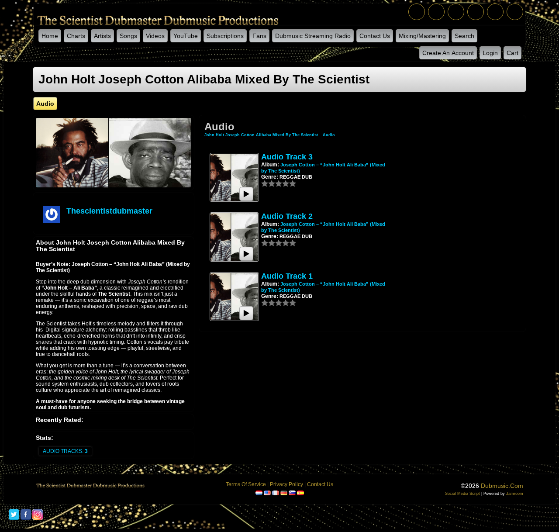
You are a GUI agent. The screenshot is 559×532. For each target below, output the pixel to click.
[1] (264, 183)
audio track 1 (287, 276)
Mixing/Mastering (422, 35)
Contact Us (374, 35)
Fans (259, 35)
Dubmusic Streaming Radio (313, 35)
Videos (155, 35)
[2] (268, 183)
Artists (102, 35)
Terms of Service (246, 484)
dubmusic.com (502, 485)
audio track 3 (287, 156)
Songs (128, 35)
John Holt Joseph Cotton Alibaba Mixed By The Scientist (261, 135)
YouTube (185, 35)
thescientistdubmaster (109, 211)
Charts (76, 35)
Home (49, 35)
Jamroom (514, 493)
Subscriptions (225, 35)
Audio (329, 135)
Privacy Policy (286, 484)
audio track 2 (287, 216)
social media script (462, 493)
